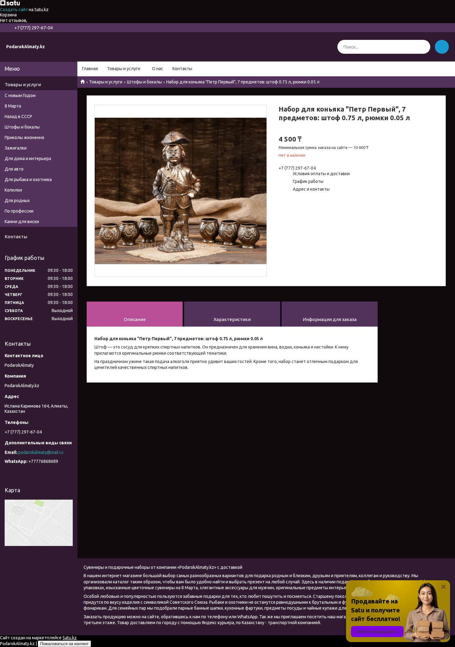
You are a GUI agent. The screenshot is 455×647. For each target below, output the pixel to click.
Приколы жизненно (24, 137)
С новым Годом (20, 95)
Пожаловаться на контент (64, 643)
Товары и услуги (123, 68)
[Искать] (423, 47)
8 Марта (13, 106)
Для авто (14, 169)
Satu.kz (70, 637)
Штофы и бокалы (144, 81)
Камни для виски (22, 221)
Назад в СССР (18, 116)
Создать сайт (14, 9)
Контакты (182, 68)
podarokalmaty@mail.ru (40, 452)
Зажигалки (16, 148)
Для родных (17, 200)
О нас (157, 68)
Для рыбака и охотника (28, 179)
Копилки (13, 190)
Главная (90, 68)
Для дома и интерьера (28, 158)
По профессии (19, 211)
